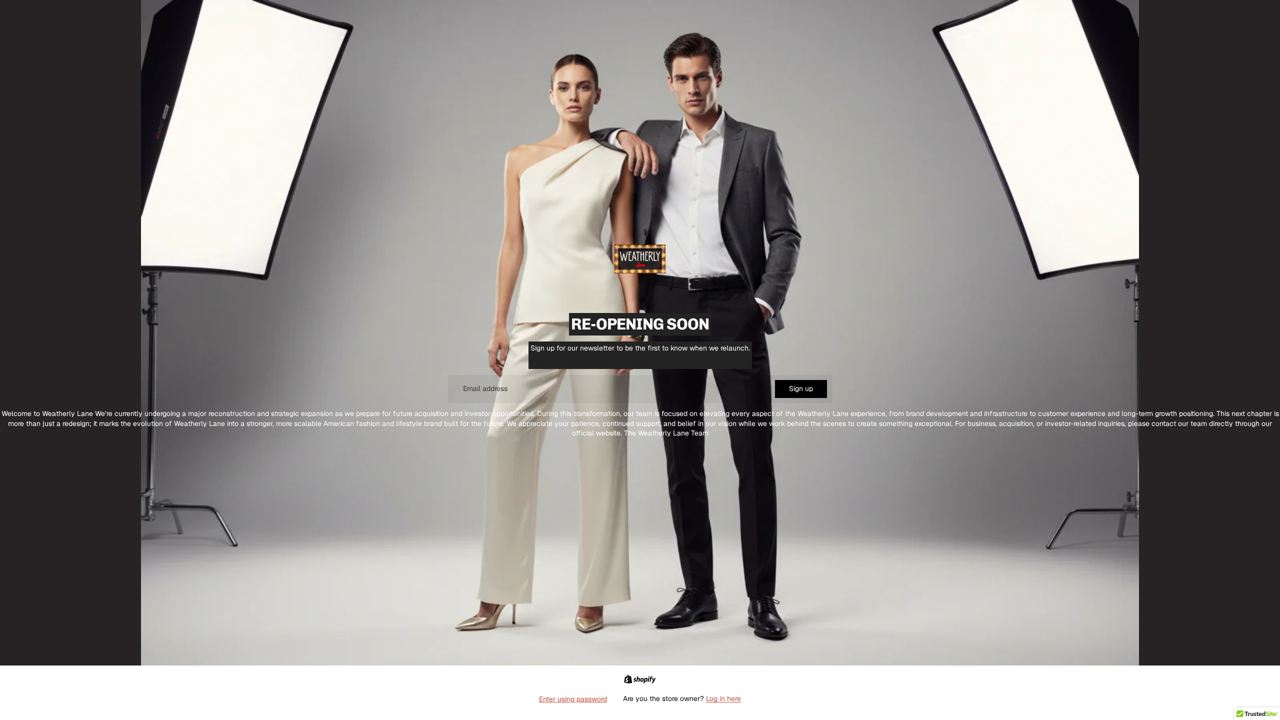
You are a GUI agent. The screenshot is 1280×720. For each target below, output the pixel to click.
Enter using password (573, 699)
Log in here (723, 698)
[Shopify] (640, 679)
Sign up (801, 388)
